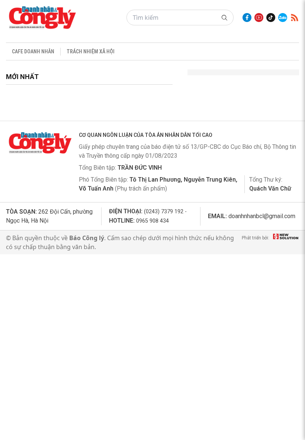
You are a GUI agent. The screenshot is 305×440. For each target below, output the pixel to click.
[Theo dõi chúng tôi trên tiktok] (270, 17)
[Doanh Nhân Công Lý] (39, 143)
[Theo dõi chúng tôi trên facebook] (247, 17)
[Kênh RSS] (294, 17)
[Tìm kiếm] (224, 18)
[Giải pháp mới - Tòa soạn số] (285, 242)
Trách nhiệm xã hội (91, 51)
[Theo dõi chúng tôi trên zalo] (282, 17)
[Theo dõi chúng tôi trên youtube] (258, 17)
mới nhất (22, 77)
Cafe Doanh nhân (33, 51)
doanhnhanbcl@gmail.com (261, 216)
